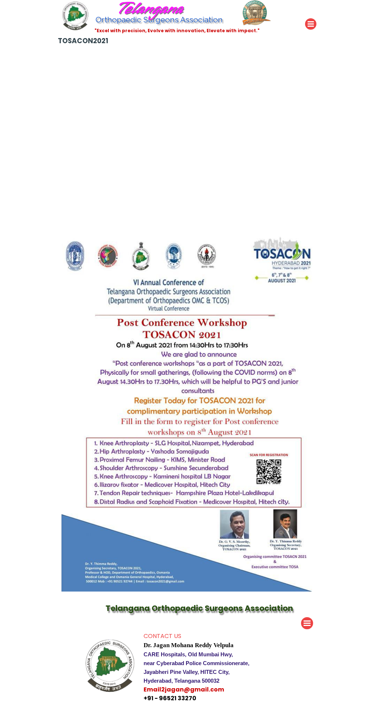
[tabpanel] (213, 667)
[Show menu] (310, 24)
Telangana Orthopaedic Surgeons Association (199, 608)
